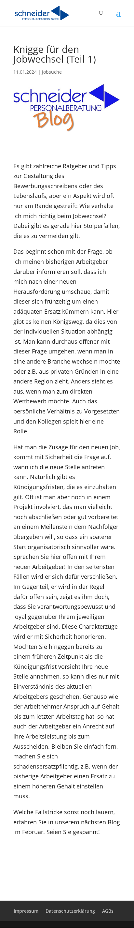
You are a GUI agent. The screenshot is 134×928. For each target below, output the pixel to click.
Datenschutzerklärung (70, 911)
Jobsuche (52, 72)
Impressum (26, 911)
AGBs (108, 911)
